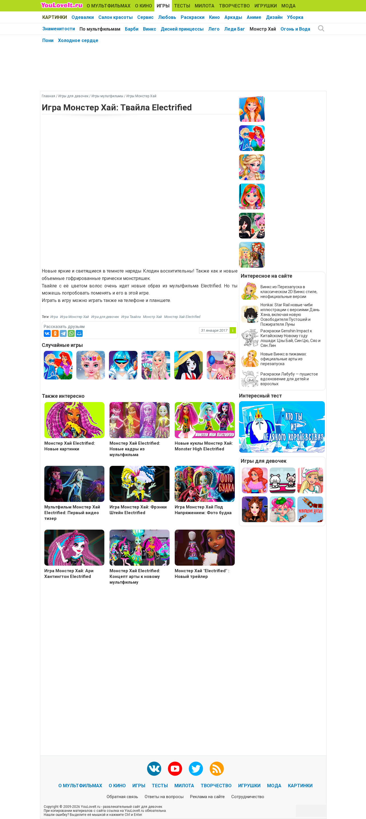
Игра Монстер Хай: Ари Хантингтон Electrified (69, 573)
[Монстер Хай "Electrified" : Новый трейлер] (205, 548)
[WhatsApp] (71, 333)
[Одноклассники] (55, 333)
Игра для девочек (105, 317)
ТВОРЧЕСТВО (234, 6)
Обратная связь (122, 796)
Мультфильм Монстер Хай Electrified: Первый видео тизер (72, 512)
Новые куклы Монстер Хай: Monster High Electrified (204, 446)
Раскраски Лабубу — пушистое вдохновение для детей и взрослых (289, 379)
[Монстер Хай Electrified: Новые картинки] (74, 421)
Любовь (167, 17)
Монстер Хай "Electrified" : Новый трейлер (202, 573)
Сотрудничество (247, 796)
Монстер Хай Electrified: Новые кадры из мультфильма (135, 449)
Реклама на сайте (207, 796)
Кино (214, 17)
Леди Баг (234, 29)
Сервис (145, 17)
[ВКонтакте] (47, 333)
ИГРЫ (163, 6)
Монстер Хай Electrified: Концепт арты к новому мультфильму (135, 576)
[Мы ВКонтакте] (154, 769)
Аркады (233, 17)
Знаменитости (58, 28)
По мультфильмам (99, 29)
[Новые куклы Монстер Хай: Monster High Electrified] (205, 421)
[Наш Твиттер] (196, 769)
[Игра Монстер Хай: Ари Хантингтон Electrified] (74, 548)
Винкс (149, 29)
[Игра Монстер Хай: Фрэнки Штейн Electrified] (140, 484)
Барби (131, 29)
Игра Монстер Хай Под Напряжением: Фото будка (203, 509)
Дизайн (274, 17)
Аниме (254, 17)
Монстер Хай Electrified (182, 317)
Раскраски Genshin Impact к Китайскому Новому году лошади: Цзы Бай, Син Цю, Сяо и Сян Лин (290, 338)
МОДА (288, 6)
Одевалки (82, 17)
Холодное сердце (78, 40)
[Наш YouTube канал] (175, 769)
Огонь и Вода (295, 29)
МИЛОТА (204, 6)
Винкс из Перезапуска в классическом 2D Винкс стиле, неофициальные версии (288, 292)
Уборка (295, 17)
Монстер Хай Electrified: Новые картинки (69, 446)
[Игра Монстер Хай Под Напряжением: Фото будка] (205, 484)
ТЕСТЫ (182, 6)
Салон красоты (115, 17)
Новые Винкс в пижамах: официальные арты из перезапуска (283, 359)
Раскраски (192, 17)
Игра (54, 317)
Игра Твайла (131, 317)
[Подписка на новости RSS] (217, 769)
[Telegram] (63, 333)
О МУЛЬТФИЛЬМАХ (108, 6)
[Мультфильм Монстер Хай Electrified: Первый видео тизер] (74, 484)
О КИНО (143, 6)
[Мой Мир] (79, 333)
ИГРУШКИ (265, 6)
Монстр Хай (263, 29)
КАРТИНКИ (54, 17)
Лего (214, 29)
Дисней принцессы (182, 29)
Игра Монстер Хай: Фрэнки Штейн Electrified (138, 509)
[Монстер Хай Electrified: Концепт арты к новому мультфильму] (140, 548)
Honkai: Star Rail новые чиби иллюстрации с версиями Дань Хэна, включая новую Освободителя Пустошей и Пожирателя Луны (290, 315)
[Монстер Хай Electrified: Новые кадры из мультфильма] (140, 421)
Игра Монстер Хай (74, 317)
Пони (47, 40)
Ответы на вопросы (164, 796)
